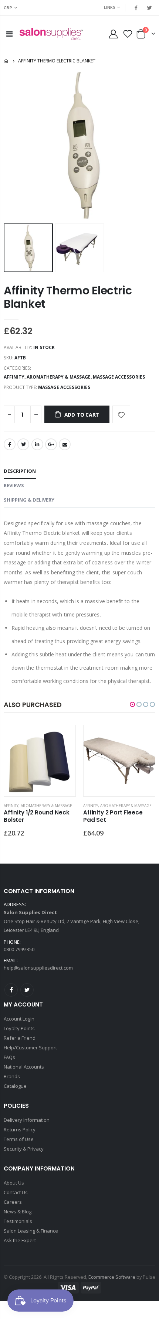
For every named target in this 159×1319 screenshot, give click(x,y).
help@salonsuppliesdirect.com (38, 967)
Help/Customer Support (30, 1047)
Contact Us (16, 1192)
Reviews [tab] (14, 485)
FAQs (9, 1057)
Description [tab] (20, 471)
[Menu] (9, 34)
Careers (13, 1202)
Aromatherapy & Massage (59, 377)
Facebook (10, 444)
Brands (12, 1076)
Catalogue (15, 1086)
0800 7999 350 (19, 949)
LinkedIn (37, 444)
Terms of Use (19, 1139)
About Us (14, 1182)
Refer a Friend (19, 1038)
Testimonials (18, 1221)
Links (109, 7)
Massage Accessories (119, 377)
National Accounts (24, 1066)
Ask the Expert (20, 1240)
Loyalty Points (19, 1028)
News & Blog (17, 1211)
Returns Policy (19, 1129)
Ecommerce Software (111, 1277)
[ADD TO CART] (63, 737)
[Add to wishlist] (121, 414)
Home (6, 61)
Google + (51, 444)
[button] (132, 704)
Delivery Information (27, 1120)
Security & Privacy (24, 1148)
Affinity (14, 377)
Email (65, 444)
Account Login (19, 1018)
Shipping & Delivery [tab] (29, 499)
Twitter (23, 444)
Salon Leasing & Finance (31, 1230)
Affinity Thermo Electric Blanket (68, 297)
